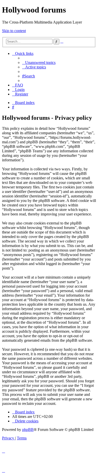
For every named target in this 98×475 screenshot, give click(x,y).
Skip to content (14, 31)
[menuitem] (39, 62)
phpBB (28, 429)
